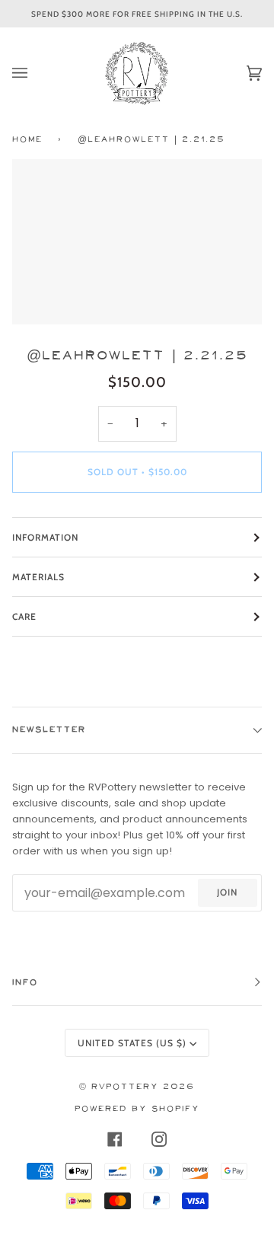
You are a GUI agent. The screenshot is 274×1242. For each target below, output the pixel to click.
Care (24, 616)
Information (45, 537)
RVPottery (124, 1087)
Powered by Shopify (137, 1109)
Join (227, 892)
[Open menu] (35, 73)
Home (27, 140)
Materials (38, 577)
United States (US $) (132, 1043)
